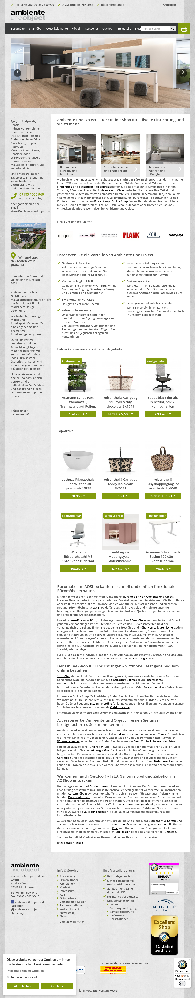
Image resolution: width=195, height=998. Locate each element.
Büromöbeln (138, 620)
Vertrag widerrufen (72, 922)
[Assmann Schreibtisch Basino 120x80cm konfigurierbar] (163, 531)
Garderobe (64, 757)
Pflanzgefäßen (100, 750)
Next (184, 76)
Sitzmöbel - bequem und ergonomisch (117, 169)
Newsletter (67, 912)
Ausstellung (67, 876)
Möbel (76, 28)
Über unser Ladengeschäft (20, 412)
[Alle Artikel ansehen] (65, 235)
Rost (115, 828)
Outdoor (108, 28)
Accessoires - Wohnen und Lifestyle (157, 170)
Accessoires (91, 28)
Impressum (67, 891)
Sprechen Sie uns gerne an (137, 658)
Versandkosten (109, 990)
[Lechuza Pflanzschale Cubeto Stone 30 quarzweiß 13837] (78, 459)
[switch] (182, 983)
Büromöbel (18, 28)
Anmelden (170, 4)
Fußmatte (169, 832)
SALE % (139, 28)
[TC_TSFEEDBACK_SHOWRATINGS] (164, 879)
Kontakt (65, 887)
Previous (17, 76)
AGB (62, 894)
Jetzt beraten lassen (70, 843)
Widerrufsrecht (69, 909)
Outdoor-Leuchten (96, 811)
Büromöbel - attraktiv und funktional (68, 170)
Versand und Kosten (73, 902)
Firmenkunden (69, 880)
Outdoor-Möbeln (79, 797)
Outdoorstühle (120, 707)
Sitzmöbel (35, 28)
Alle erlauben (22, 986)
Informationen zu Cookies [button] (25, 970)
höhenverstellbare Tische (156, 627)
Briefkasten (122, 832)
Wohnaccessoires (68, 741)
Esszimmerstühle (101, 703)
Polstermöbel (152, 687)
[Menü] (189, 960)
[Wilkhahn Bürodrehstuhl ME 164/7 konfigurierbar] (78, 532)
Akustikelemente (57, 28)
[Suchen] (173, 28)
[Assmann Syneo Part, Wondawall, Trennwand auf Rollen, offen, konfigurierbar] (78, 377)
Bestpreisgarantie (112, 4)
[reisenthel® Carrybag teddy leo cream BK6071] (120, 459)
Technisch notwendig (25, 977)
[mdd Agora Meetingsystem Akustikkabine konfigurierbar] (120, 532)
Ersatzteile (124, 28)
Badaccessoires (164, 761)
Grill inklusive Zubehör (114, 824)
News (63, 916)
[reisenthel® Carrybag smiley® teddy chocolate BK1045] (120, 377)
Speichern (56, 986)
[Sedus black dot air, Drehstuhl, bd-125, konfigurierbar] (163, 377)
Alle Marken (67, 883)
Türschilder (95, 747)
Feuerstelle (165, 824)
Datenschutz (68, 898)
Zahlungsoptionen (72, 905)
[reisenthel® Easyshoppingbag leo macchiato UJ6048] (163, 459)
